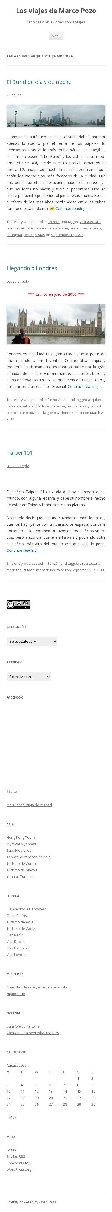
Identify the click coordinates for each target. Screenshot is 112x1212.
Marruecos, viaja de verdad (29, 804)
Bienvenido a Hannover (26, 909)
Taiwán (54, 563)
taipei (61, 569)
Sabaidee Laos (19, 850)
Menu (56, 36)
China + (54, 221)
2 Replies (14, 95)
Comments (19, 1162)
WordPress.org (19, 1169)
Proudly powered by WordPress (31, 1202)
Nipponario (16, 993)
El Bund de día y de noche (39, 81)
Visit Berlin (15, 935)
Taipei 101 (20, 452)
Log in (11, 1149)
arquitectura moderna (39, 228)
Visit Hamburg (18, 948)
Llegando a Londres (32, 268)
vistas (40, 234)
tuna (80, 412)
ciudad (75, 228)
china (63, 228)
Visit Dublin (16, 941)
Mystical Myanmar (21, 843)
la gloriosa (51, 412)
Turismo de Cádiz (21, 928)
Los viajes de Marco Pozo (56, 11)
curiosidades (31, 412)
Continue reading (72, 208)
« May (11, 1117)
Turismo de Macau (22, 869)
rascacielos (91, 228)
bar (69, 406)
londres (68, 412)
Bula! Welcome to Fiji (23, 1026)
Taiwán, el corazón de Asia (29, 856)
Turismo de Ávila (20, 922)
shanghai (14, 234)
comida (12, 412)
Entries (16, 1156)
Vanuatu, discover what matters (33, 1032)
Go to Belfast (17, 915)
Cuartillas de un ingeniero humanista (37, 987)
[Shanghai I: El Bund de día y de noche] (56, 116)
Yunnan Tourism (20, 876)
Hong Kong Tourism (23, 837)
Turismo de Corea (21, 863)
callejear (81, 406)
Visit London (17, 954)
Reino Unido (58, 399)
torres (29, 234)
